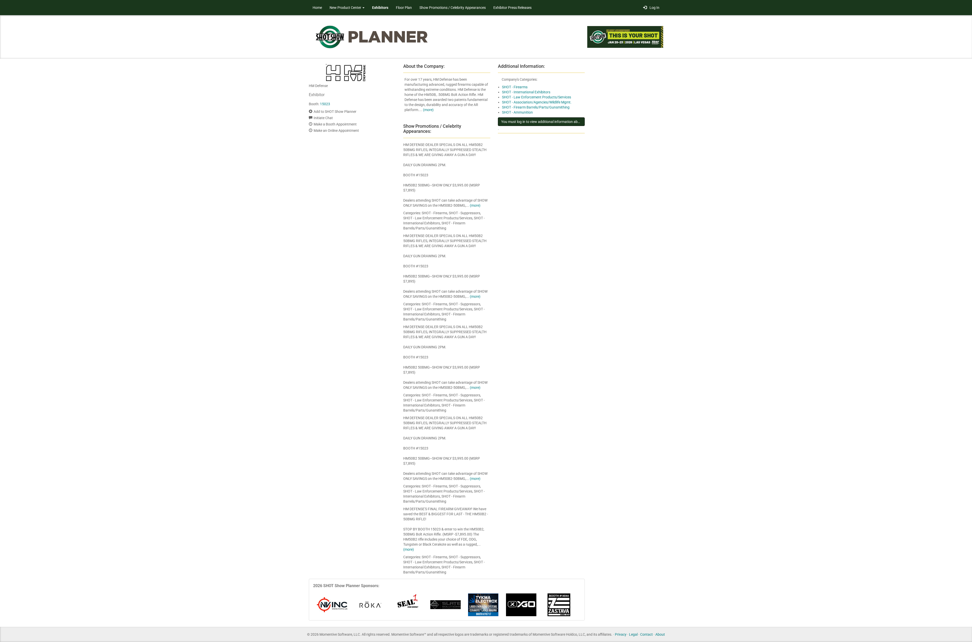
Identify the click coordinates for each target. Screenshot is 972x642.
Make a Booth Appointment (335, 124)
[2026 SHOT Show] (372, 36)
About (660, 634)
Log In (653, 8)
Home (317, 8)
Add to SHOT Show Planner (335, 112)
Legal (633, 634)
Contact (646, 634)
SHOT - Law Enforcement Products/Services (536, 97)
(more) (428, 110)
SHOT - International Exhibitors (526, 92)
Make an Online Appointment (336, 131)
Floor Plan (404, 8)
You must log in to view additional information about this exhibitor (543, 122)
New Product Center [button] (346, 8)
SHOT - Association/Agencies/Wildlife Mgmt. (537, 102)
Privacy (620, 634)
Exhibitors (380, 8)
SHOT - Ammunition (517, 112)
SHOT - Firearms (515, 87)
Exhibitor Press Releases (512, 8)
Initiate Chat (323, 118)
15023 (325, 104)
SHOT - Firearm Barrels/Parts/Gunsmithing (536, 107)
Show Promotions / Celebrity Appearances (452, 8)
